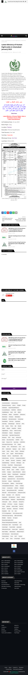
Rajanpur (15, 449)
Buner (3, 495)
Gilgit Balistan (5, 430)
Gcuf (8, 453)
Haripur (10, 481)
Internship (16, 582)
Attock (3, 439)
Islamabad (4, 407)
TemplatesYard (14, 671)
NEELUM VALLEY (20, 531)
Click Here (14, 113)
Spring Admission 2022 (12, 490)
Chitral (16, 451)
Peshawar (11, 416)
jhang (12, 451)
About (10, 667)
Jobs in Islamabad (5, 566)
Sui (12, 511)
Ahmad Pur (21, 501)
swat (19, 449)
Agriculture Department (15, 435)
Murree (9, 455)
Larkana (23, 497)
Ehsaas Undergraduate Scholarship (9, 522)
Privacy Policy (17, 631)
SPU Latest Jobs (5, 483)
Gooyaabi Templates (14, 673)
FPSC (9, 437)
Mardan (4, 446)
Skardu (8, 469)
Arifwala (4, 504)
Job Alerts (16, 627)
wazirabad (20, 490)
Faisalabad (16, 414)
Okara (11, 430)
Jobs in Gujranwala (18, 562)
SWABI (24, 460)
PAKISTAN (13, 410)
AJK (15, 426)
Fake (20, 522)
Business (9, 518)
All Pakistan (4, 414)
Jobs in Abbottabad (5, 560)
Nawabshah (22, 474)
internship (4, 423)
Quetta (7, 426)
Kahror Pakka (15, 506)
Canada (15, 504)
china (11, 538)
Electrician (4, 481)
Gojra (3, 506)
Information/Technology (7, 444)
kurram (23, 538)
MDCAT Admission (19, 453)
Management (17, 433)
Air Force (12, 458)
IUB (3, 426)
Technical (13, 462)
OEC (21, 455)
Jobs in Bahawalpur (18, 560)
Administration (14, 403)
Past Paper (16, 632)
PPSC (23, 423)
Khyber (9, 474)
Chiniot (3, 488)
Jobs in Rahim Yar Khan (19, 571)
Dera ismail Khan (20, 478)
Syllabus (12, 483)
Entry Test (18, 495)
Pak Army (11, 421)
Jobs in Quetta (4, 571)
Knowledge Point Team (7, 52)
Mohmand (15, 508)
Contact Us (3, 627)
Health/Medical (5, 412)
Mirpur (3, 469)
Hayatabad (4, 497)
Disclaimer (3, 631)
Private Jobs (4, 588)
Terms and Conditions (6, 632)
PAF (15, 444)
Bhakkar (4, 518)
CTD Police (10, 504)
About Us (16, 625)
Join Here (14, 138)
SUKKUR (17, 439)
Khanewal (22, 451)
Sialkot (3, 428)
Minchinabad (12, 531)
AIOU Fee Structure (12, 492)
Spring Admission (19, 476)
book (7, 538)
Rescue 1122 (9, 442)
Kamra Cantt (14, 529)
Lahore (13, 405)
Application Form (11, 478)
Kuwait (18, 497)
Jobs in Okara (4, 570)
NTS (8, 446)
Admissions (22, 414)
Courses (22, 469)
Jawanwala (19, 527)
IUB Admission (12, 497)
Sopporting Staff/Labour (14, 407)
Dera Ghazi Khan (10, 439)
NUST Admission (5, 534)
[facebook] (14, 551)
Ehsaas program (17, 465)
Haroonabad (21, 467)
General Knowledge (6, 467)
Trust (12, 536)
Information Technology (19, 584)
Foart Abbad (15, 524)
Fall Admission (14, 446)
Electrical (3, 580)
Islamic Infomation (17, 472)
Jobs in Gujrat (4, 564)
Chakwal (21, 485)
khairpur (4, 478)
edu (16, 511)
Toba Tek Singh (19, 483)
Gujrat (3, 451)
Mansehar (9, 508)
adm (3, 538)
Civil (3, 460)
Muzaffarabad (16, 455)
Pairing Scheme (5, 536)
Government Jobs (6, 403)
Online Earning (5, 458)
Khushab (4, 474)
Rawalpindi (4, 419)
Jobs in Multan (17, 568)
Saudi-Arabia (5, 435)
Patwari (10, 433)
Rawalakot (4, 511)
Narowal (13, 460)
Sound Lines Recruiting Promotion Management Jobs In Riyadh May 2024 (17, 243)
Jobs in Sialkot (17, 573)
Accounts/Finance (6, 410)
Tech (20, 446)
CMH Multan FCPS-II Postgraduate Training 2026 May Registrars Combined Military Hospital (16, 230)
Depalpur (21, 504)
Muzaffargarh (15, 474)
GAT (21, 524)
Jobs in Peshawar (18, 570)
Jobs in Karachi (17, 566)
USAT (16, 536)
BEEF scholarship (18, 515)
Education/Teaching (6, 405)
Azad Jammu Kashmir (20, 458)
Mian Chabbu (5, 531)
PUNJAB (19, 405)
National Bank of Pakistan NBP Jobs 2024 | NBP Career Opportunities (17, 359)
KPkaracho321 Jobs (6, 529)
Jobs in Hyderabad (18, 564)
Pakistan (9, 127)
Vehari (16, 485)
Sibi (9, 511)
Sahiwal (19, 428)
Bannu (23, 449)
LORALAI (16, 488)
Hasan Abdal (12, 527)
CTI (13, 495)
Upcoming (16, 442)
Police (11, 426)
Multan (10, 414)
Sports (3, 490)
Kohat (3, 453)
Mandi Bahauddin (20, 499)
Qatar (3, 442)
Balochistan (4, 416)
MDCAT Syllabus (5, 499)
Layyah (11, 453)
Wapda (8, 428)
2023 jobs (15, 501)
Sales (10, 501)
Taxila (8, 451)
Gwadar (7, 460)
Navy (13, 437)
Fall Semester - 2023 (6, 524)
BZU (3, 449)
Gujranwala (17, 421)
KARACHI (19, 410)
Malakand (13, 499)
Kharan (3, 508)
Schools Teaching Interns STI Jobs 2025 (16, 236)
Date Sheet (10, 465)
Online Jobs (4, 501)
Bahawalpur (17, 416)
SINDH (19, 412)
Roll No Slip (18, 437)
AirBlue (17, 469)
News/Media (4, 421)
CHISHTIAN (22, 442)
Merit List (18, 423)
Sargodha (14, 428)
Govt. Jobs (16, 588)
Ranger (19, 444)
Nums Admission (14, 534)
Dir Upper (15, 518)
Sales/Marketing (5, 462)
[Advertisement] (14, 18)
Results (19, 426)
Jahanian (8, 506)
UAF (23, 446)
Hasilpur (9, 472)
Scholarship (20, 419)
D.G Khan (4, 465)
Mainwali (22, 488)
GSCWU (3, 472)
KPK (15, 412)
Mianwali (4, 455)
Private (23, 405)
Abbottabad (4, 433)
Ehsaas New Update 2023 (7, 520)
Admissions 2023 (21, 492)
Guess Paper (5, 527)
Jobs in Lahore (4, 568)
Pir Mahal (21, 508)
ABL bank (4, 492)
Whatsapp (19, 462)
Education (4, 437)
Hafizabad (14, 467)
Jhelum (23, 472)
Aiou (22, 439)
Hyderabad (8, 449)
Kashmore (21, 529)
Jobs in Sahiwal (4, 573)
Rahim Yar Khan (17, 430)
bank (11, 412)
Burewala (9, 495)
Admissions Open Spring (7, 515)
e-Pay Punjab (17, 538)
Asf (23, 462)
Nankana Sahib (17, 481)
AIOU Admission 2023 (17, 513)
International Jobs (12, 419)
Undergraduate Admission (8, 485)
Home (2, 40)
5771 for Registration (6, 513)
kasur (13, 469)
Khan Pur (21, 506)
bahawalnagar (11, 423)
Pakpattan (4, 476)
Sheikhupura (11, 476)
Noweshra (19, 460)
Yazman (20, 536)
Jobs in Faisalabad (5, 562)
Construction (10, 488)
